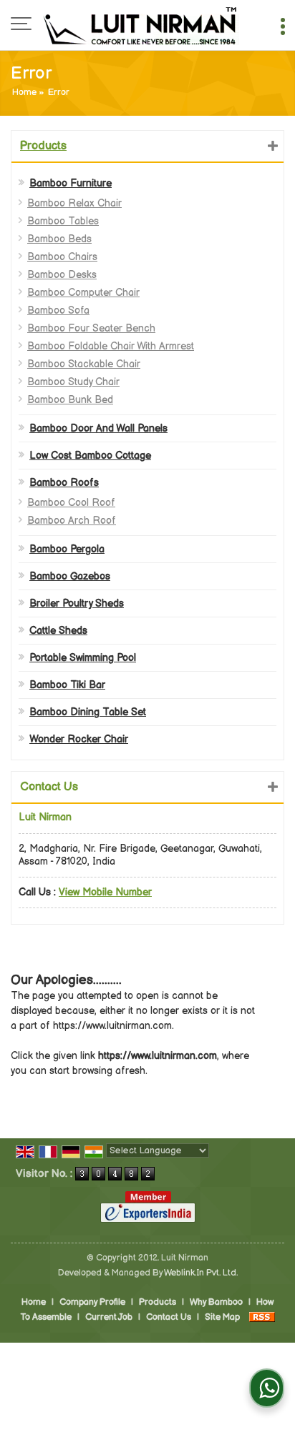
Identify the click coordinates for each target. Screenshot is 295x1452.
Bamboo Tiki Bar (67, 685)
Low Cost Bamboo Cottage (90, 455)
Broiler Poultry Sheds (76, 603)
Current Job (108, 1317)
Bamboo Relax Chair (74, 203)
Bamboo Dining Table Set (87, 712)
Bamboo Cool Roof (71, 503)
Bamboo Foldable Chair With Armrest (110, 346)
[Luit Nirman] (141, 25)
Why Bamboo (216, 1302)
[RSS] (262, 1317)
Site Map (222, 1317)
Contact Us (168, 1317)
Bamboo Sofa (58, 310)
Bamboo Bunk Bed (70, 400)
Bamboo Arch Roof (71, 520)
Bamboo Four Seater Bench (91, 328)
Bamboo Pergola (67, 549)
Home (24, 92)
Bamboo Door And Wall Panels (98, 428)
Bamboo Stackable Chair (83, 364)
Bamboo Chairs (62, 257)
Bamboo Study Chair (73, 382)
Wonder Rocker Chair (78, 739)
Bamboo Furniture (70, 183)
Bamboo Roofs (64, 483)
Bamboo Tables (63, 221)
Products (43, 146)
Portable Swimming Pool (82, 658)
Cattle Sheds (58, 631)
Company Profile (92, 1302)
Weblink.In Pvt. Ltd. (201, 1273)
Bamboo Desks (62, 275)
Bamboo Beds (59, 239)
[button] (105, 892)
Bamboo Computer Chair (83, 293)
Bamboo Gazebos (69, 576)
